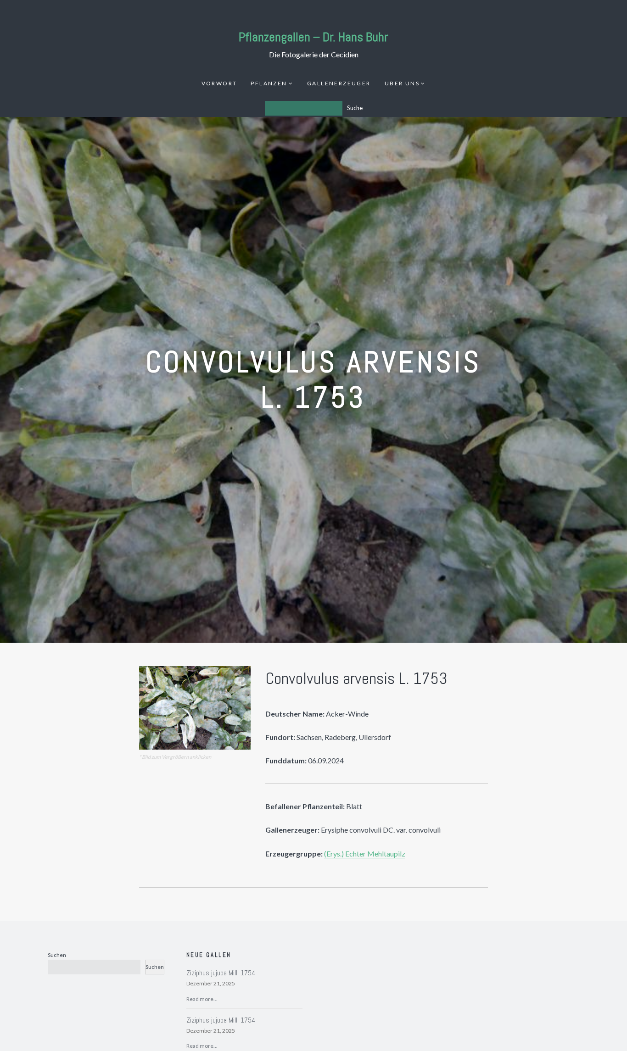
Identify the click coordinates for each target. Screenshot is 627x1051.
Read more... (202, 998)
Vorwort (219, 83)
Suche (355, 107)
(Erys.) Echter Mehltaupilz (364, 853)
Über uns (402, 83)
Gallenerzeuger (339, 83)
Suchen (57, 954)
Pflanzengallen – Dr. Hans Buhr (313, 37)
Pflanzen (269, 83)
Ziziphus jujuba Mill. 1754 (220, 973)
